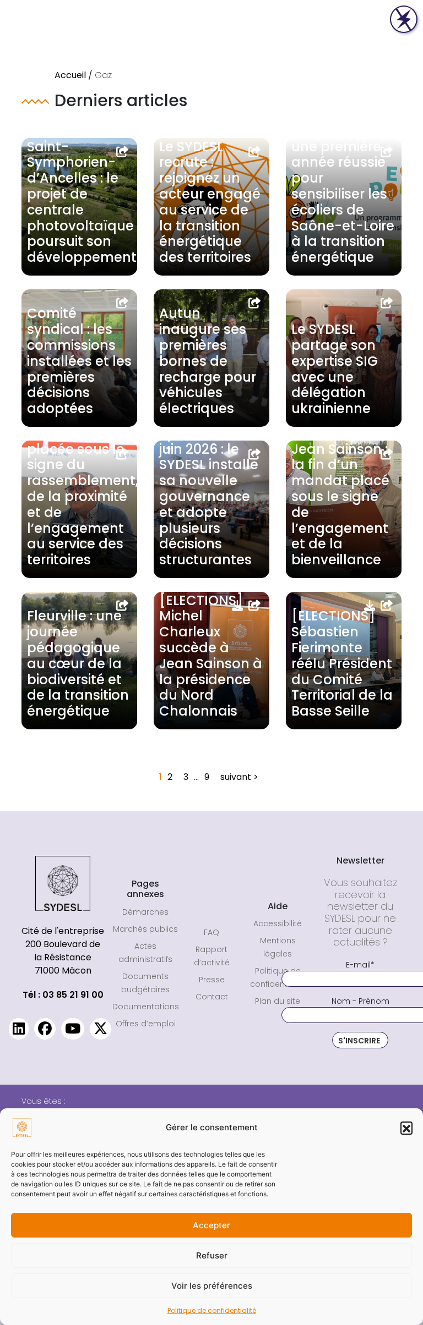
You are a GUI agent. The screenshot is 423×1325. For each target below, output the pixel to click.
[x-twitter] (100, 1029)
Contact (212, 996)
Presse (212, 979)
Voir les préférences (211, 1285)
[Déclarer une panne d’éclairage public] (403, 19)
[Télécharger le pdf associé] (237, 605)
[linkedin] (19, 1029)
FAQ (211, 932)
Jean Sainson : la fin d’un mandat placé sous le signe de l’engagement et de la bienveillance (340, 504)
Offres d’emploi (146, 1023)
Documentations (145, 1006)
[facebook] (45, 1029)
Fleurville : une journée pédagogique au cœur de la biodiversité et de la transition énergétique (78, 663)
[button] (406, 1127)
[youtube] (72, 1029)
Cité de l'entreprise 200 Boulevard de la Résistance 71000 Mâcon (62, 951)
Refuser (211, 1255)
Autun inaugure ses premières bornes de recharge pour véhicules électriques (207, 360)
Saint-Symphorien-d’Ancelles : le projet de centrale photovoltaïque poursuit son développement (82, 202)
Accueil (70, 75)
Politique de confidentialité (211, 1310)
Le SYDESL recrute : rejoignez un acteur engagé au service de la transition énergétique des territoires (210, 202)
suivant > (239, 777)
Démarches (145, 911)
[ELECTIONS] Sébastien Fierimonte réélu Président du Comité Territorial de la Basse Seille (342, 663)
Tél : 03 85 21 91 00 (63, 994)
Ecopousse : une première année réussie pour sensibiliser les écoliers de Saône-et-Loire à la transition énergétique (342, 194)
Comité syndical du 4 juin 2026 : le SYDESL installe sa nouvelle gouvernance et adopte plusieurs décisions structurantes (208, 488)
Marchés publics (145, 928)
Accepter (211, 1225)
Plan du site (277, 1001)
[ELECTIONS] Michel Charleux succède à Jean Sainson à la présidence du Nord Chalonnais (210, 656)
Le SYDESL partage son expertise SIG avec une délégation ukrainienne (334, 368)
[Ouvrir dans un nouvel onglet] (122, 152)
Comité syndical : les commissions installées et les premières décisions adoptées (79, 360)
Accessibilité (277, 923)
